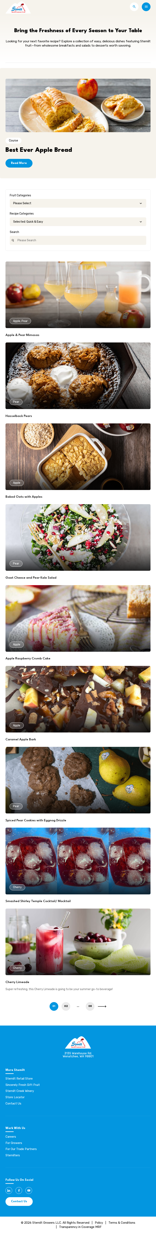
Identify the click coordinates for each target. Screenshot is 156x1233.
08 (90, 1006)
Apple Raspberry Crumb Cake (27, 658)
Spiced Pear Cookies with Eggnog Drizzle (35, 820)
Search (14, 232)
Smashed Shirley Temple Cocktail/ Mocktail (38, 901)
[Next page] (102, 1006)
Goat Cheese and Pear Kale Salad (30, 577)
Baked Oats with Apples (23, 497)
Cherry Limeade (17, 982)
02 (66, 1006)
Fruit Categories (20, 195)
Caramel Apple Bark (20, 739)
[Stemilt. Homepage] (18, 7)
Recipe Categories (22, 213)
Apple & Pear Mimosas (22, 335)
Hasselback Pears (18, 416)
